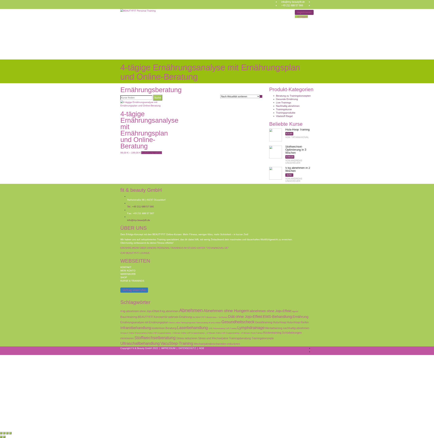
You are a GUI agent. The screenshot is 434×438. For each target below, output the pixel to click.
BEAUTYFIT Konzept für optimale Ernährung (165, 316)
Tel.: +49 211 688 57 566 (140, 206)
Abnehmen (191, 310)
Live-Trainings (283, 102)
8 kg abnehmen (169, 311)
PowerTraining (256, 333)
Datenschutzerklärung (108, 390)
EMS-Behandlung (277, 316)
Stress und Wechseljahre (213, 338)
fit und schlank (215, 323)
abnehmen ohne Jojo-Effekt (270, 311)
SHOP (123, 277)
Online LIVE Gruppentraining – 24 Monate (233, 333)
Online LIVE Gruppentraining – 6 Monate (163, 333)
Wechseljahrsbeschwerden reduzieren (217, 343)
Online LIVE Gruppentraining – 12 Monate (198, 333)
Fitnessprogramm (188, 323)
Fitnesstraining (202, 323)
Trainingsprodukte (285, 112)
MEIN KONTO (127, 270)
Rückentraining (272, 332)
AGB (201, 348)
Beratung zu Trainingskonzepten (293, 95)
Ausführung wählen (151, 152)
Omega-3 (124, 333)
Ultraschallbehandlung (140, 343)
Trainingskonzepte (263, 338)
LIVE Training (231, 328)
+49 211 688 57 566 (292, 5)
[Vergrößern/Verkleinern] (1, 433)
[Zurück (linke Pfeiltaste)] (1, 437)
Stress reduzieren (187, 338)
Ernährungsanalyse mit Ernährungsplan (144, 322)
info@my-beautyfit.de (293, 1)
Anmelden (32, 425)
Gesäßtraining (263, 322)
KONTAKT (125, 267)
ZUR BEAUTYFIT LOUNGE (135, 253)
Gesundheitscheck (237, 322)
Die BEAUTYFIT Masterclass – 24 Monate (210, 317)
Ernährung (300, 317)
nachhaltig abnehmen (296, 328)
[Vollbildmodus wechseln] (4, 433)
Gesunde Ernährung (287, 99)
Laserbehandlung (192, 327)
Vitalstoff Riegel (284, 116)
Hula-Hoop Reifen (298, 322)
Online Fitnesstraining (138, 333)
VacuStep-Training (176, 343)
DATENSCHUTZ (187, 348)
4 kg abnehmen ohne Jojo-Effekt (139, 311)
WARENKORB (127, 274)
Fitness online (174, 323)
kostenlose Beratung (164, 328)
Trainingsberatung (240, 338)
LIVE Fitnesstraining (217, 328)
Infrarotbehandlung (135, 328)
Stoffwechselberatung (155, 337)
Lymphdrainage (251, 327)
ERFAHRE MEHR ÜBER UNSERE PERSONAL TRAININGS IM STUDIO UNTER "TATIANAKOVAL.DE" (174, 248)
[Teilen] (7, 433)
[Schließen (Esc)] (10, 433)
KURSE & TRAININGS (132, 280)
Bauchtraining (128, 316)
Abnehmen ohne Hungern (226, 311)
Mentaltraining (273, 328)
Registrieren (20, 425)
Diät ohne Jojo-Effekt (245, 316)
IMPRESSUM (168, 348)
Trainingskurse (284, 109)
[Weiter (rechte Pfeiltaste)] (4, 437)
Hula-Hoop (279, 322)
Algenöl (295, 311)
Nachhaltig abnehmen (288, 106)
